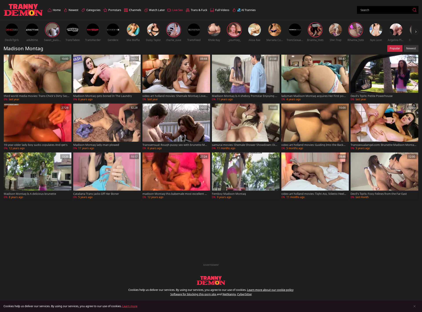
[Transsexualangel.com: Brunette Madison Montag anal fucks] (384, 127)
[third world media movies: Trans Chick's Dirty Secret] (37, 78)
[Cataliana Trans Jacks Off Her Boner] (107, 176)
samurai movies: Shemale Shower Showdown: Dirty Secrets (244, 144)
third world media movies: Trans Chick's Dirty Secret (36, 96)
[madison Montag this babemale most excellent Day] (176, 176)
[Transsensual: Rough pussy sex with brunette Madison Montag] (176, 127)
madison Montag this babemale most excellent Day (175, 193)
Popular (395, 48)
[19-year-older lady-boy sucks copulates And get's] (37, 127)
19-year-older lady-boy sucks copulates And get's (35, 144)
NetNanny (229, 294)
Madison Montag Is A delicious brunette (30, 193)
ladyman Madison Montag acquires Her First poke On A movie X (314, 96)
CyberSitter (244, 294)
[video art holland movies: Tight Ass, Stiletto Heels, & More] (315, 176)
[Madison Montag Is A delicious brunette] (37, 176)
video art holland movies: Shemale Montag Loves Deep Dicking (174, 96)
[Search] (414, 10)
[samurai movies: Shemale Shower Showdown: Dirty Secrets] (246, 127)
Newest (411, 48)
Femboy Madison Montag (229, 193)
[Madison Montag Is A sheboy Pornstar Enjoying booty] (246, 78)
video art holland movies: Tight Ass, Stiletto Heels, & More (313, 193)
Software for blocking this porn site (193, 294)
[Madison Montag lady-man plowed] (107, 127)
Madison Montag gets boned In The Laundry (102, 96)
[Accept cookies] (414, 306)
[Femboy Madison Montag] (246, 176)
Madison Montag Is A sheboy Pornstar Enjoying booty (244, 96)
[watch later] (9, 59)
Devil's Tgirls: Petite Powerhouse (372, 96)
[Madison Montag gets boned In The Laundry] (107, 78)
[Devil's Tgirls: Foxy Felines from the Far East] (384, 176)
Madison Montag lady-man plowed (96, 144)
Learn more (129, 306)
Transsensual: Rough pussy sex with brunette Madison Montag (175, 144)
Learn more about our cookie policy (270, 290)
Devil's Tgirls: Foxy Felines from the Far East (379, 193)
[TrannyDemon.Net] (23, 10)
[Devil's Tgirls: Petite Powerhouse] (384, 78)
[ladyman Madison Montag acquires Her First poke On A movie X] (315, 78)
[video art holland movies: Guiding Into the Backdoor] (315, 127)
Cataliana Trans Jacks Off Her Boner (96, 193)
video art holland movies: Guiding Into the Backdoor (314, 144)
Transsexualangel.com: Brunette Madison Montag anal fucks (383, 144)
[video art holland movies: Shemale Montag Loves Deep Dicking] (176, 78)
